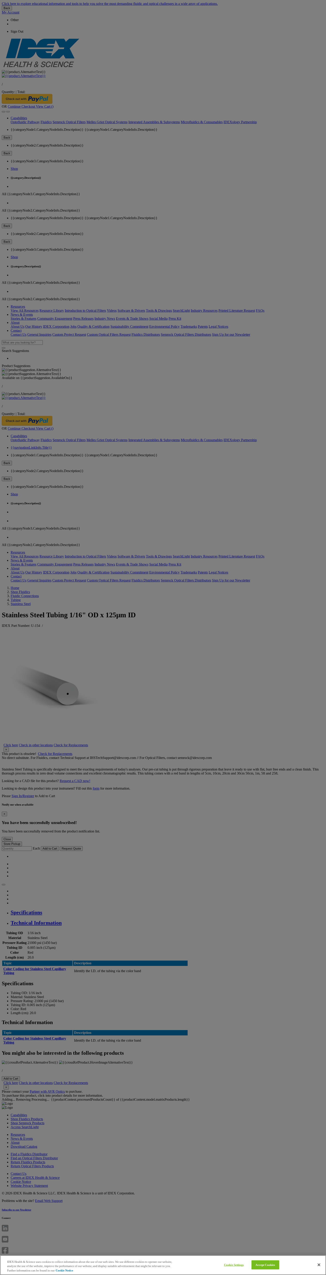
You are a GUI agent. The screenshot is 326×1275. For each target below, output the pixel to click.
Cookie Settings (234, 1264)
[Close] (319, 1265)
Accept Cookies (265, 1264)
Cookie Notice (64, 1270)
